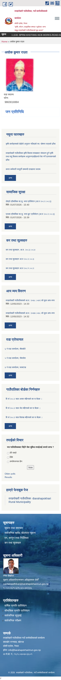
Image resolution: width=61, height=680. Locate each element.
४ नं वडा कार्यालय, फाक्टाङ (15, 367)
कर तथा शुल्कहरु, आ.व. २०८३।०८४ (20, 249)
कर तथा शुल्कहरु (13, 542)
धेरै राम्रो (13, 452)
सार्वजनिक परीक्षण (13, 620)
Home (5, 41)
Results (8, 477)
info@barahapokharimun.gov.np (24, 650)
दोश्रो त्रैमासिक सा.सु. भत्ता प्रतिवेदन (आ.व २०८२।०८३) (28, 201)
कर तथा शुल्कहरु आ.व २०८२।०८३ (20, 259)
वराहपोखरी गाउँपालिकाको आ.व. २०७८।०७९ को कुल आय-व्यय (30, 300)
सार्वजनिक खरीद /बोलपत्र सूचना (20, 532)
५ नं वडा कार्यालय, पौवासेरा (15, 358)
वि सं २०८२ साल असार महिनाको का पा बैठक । (24, 399)
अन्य (10, 178)
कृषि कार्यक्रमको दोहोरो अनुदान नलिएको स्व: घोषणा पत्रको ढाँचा (31, 143)
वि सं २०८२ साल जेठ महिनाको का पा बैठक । (23, 408)
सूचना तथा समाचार (14, 528)
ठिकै (11, 457)
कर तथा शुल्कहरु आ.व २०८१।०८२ (20, 268)
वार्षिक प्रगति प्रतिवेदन (16, 605)
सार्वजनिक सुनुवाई (13, 615)
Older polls (10, 473)
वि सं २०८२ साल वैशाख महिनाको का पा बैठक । (24, 417)
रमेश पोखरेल (8, 575)
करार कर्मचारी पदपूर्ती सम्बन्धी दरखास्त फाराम (23, 169)
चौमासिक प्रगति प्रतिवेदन (17, 610)
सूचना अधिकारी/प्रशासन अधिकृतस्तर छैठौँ (20, 579)
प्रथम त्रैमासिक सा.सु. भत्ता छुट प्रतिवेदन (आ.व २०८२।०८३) (30, 214)
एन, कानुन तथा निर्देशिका (17, 537)
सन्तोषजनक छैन (16, 461)
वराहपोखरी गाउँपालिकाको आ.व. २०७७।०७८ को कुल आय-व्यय (30, 313)
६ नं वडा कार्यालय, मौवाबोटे (15, 349)
